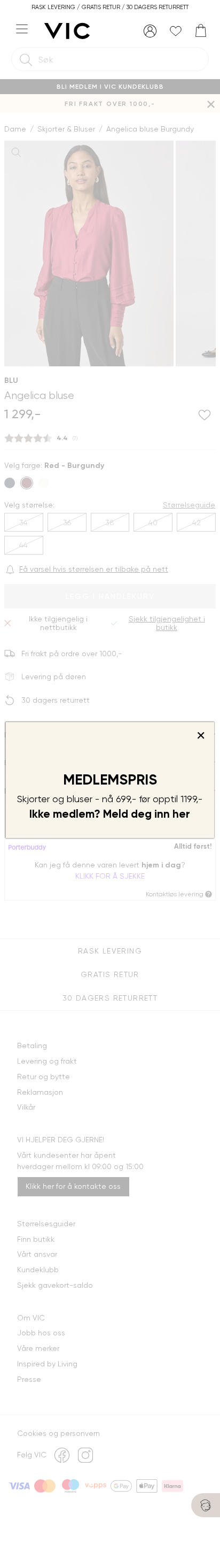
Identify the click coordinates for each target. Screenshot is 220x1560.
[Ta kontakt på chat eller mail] (205, 1505)
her (181, 814)
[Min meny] (150, 31)
